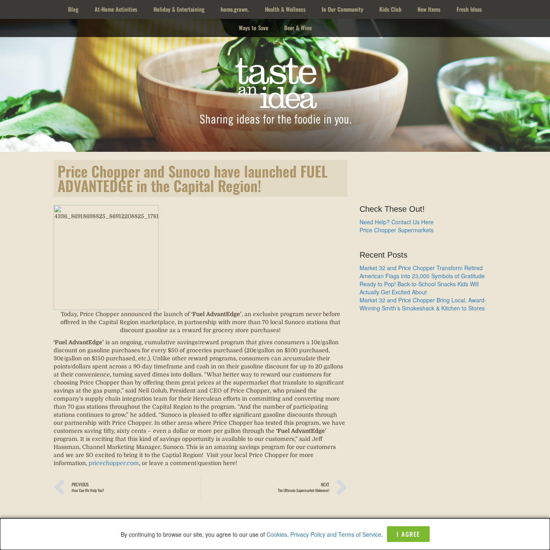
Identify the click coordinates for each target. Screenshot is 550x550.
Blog (73, 9)
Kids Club (390, 9)
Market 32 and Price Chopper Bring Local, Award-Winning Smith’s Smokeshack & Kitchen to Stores (423, 304)
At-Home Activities (116, 9)
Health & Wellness (285, 9)
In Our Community (342, 9)
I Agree (408, 533)
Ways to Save (253, 27)
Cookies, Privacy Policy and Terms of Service (324, 534)
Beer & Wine (298, 27)
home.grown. (235, 9)
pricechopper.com (114, 463)
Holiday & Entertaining (179, 9)
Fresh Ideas (469, 9)
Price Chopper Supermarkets (397, 230)
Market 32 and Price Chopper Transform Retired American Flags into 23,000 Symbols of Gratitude (422, 272)
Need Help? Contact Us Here (397, 222)
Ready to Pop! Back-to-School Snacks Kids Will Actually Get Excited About (419, 288)
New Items (429, 9)
